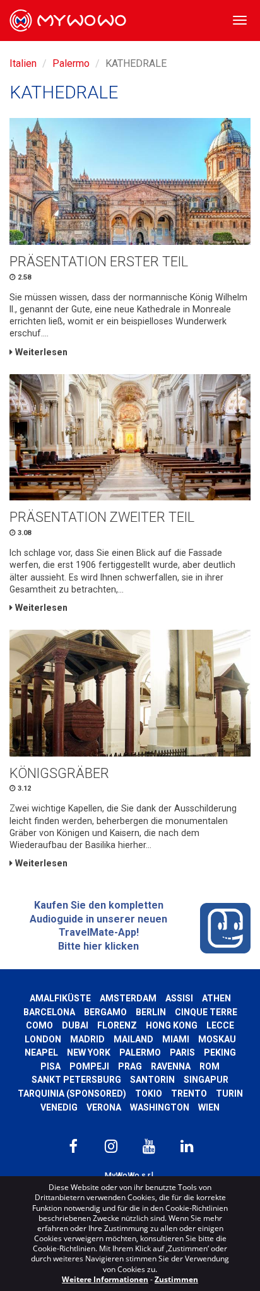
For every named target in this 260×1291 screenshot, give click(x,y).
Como (39, 1025)
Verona (103, 1107)
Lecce (220, 1025)
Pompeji (89, 1066)
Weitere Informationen (105, 1279)
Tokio (148, 1093)
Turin (229, 1093)
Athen (216, 998)
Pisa (50, 1066)
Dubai (75, 1025)
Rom (209, 1066)
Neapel (41, 1052)
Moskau (217, 1039)
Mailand (133, 1039)
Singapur (206, 1080)
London (43, 1039)
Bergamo (105, 1012)
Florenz (117, 1025)
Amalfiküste (60, 998)
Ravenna (171, 1066)
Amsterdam (128, 998)
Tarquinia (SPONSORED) (72, 1093)
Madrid (87, 1039)
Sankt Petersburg (76, 1080)
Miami (175, 1039)
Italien (23, 63)
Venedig (59, 1107)
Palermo (71, 63)
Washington (159, 1107)
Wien (209, 1107)
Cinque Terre (206, 1012)
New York (88, 1052)
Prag (130, 1066)
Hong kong (172, 1025)
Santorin (152, 1080)
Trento (189, 1093)
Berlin (151, 1012)
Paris (182, 1052)
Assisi (179, 998)
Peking (220, 1052)
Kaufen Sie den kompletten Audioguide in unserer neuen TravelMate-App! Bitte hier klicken (98, 925)
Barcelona (49, 1012)
